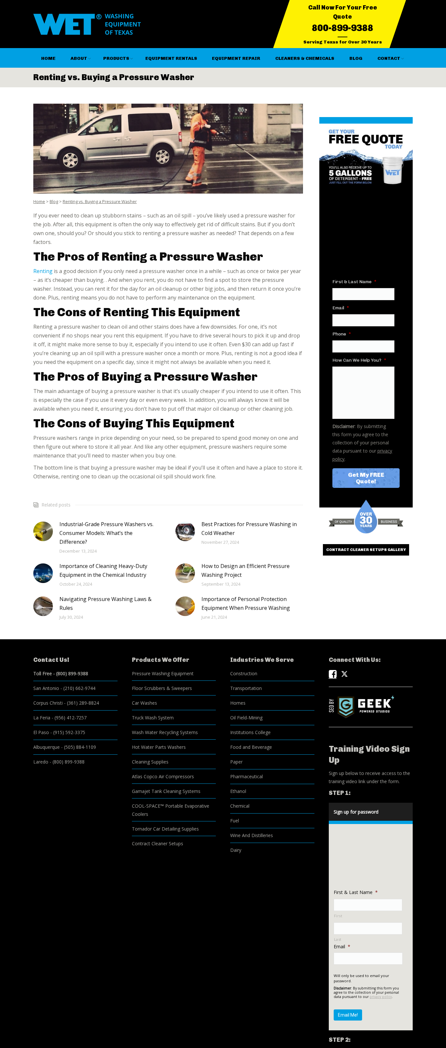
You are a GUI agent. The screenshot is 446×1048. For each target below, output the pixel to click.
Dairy (235, 850)
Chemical (239, 806)
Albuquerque (46, 747)
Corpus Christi (48, 703)
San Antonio (46, 688)
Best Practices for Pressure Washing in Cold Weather (249, 529)
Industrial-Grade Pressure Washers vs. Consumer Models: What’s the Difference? (106, 533)
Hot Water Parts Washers (159, 747)
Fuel (234, 820)
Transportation (246, 688)
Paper (236, 762)
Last (338, 939)
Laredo (40, 762)
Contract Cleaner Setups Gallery (366, 549)
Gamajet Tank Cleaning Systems (166, 791)
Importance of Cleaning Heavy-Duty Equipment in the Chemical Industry (103, 570)
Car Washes (144, 703)
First (338, 916)
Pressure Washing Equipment (163, 673)
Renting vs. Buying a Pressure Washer (100, 201)
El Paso (41, 732)
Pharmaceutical (246, 776)
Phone (341, 334)
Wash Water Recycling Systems (165, 732)
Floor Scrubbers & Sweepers (162, 688)
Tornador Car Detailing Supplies (165, 829)
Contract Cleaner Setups (157, 843)
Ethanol (238, 791)
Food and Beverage (251, 747)
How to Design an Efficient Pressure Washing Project (245, 570)
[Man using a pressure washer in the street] (168, 149)
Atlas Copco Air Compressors (163, 776)
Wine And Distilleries (251, 835)
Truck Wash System (153, 717)
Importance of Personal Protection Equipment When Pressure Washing (245, 603)
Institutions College (250, 732)
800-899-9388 (342, 28)
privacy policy (381, 996)
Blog (54, 201)
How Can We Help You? (359, 360)
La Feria (41, 717)
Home (39, 201)
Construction (243, 673)
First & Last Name (354, 281)
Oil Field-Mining (246, 717)
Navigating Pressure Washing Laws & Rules (105, 603)
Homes (238, 703)
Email (340, 308)
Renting (43, 271)
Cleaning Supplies (150, 762)
